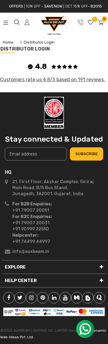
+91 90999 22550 (30, 229)
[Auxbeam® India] (54, 112)
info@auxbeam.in (30, 251)
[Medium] (76, 297)
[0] (101, 23)
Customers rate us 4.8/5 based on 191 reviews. (52, 79)
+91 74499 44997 (31, 241)
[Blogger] (87, 297)
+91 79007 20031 (31, 223)
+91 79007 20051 (30, 210)
